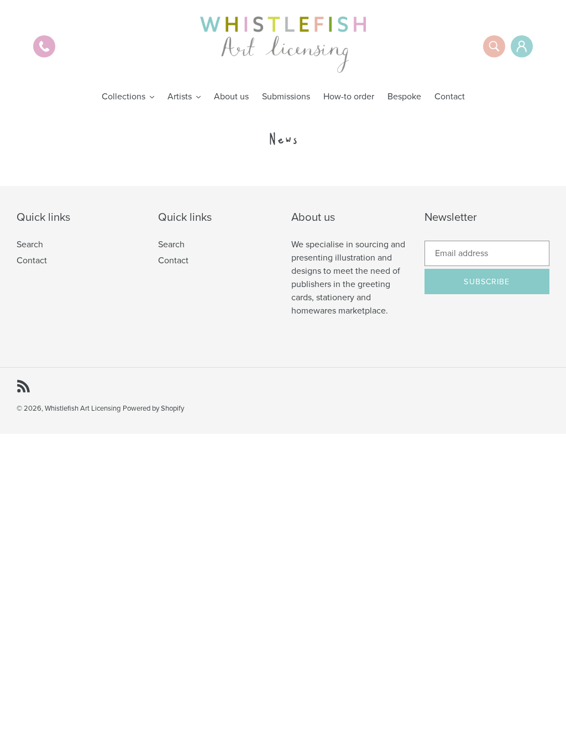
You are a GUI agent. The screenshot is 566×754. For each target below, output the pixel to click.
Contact (32, 260)
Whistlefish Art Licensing (82, 408)
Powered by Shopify (153, 408)
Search (30, 244)
